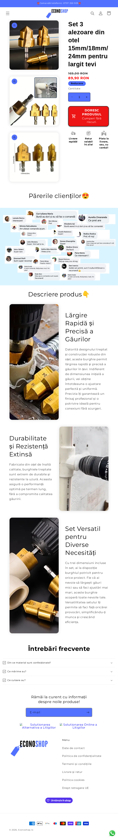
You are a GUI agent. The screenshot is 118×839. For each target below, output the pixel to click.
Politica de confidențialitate (81, 755)
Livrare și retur (72, 771)
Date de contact (73, 748)
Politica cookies (73, 779)
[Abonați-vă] (88, 712)
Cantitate (74, 88)
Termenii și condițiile (77, 763)
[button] (8, 13)
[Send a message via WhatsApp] (112, 833)
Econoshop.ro (25, 830)
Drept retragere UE (75, 787)
